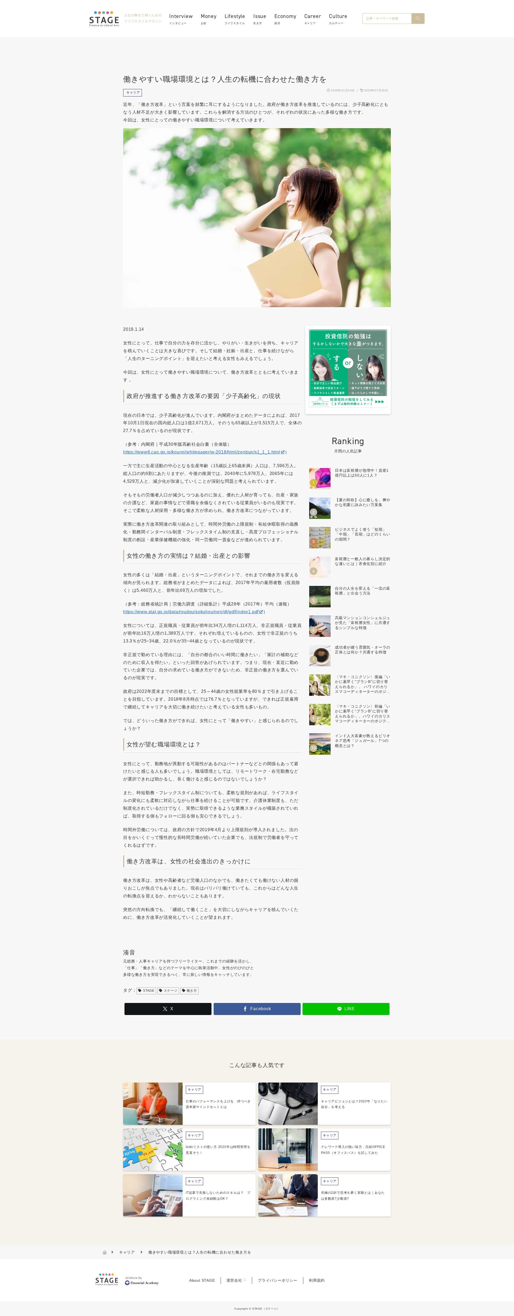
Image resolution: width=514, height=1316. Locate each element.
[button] (417, 18)
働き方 (192, 990)
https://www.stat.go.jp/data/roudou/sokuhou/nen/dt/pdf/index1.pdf (191, 611)
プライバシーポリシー (277, 1280)
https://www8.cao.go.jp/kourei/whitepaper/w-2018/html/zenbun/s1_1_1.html (201, 452)
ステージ (170, 990)
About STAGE (202, 1280)
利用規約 (317, 1280)
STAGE (148, 990)
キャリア (133, 92)
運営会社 (234, 1280)
